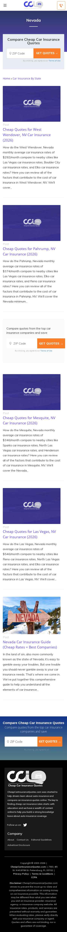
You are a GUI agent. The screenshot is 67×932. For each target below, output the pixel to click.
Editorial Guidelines (41, 839)
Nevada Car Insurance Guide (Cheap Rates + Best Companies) (30, 644)
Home (6, 78)
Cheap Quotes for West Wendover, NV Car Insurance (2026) (27, 135)
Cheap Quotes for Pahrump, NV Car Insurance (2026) (29, 251)
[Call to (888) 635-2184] (61, 5)
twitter (25, 825)
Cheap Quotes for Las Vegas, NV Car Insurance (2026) (29, 534)
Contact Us (23, 839)
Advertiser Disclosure (18, 845)
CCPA (34, 877)
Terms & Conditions (42, 873)
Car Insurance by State (27, 78)
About (10, 839)
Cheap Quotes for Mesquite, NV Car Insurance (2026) (29, 420)
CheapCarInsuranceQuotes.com (28, 866)
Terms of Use (54, 60)
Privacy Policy (21, 873)
